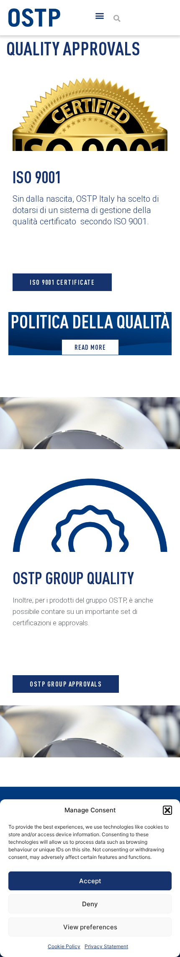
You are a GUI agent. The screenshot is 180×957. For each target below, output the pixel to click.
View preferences (90, 927)
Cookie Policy (64, 946)
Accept (90, 881)
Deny (90, 904)
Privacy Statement (106, 946)
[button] (167, 810)
